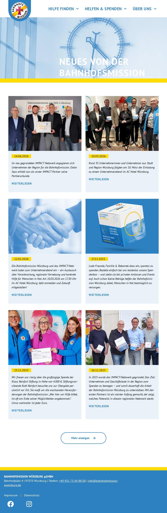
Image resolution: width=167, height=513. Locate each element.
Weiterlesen (22, 183)
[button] (83, 438)
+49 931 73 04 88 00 (72, 481)
